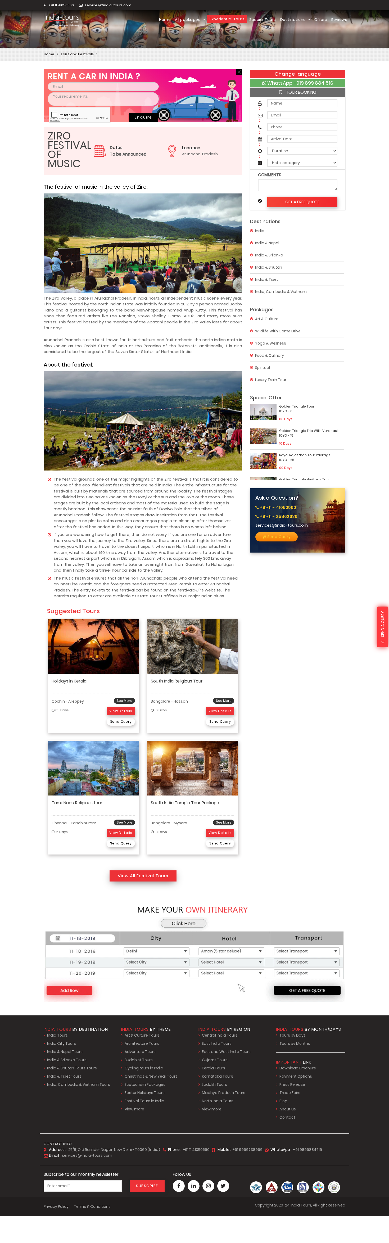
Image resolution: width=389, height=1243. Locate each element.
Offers (320, 19)
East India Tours (217, 1043)
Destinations (293, 19)
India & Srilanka (269, 254)
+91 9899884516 (307, 1149)
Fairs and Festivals (77, 54)
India (259, 230)
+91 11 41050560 (61, 5)
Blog (283, 1101)
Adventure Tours (140, 1051)
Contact (287, 1117)
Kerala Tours (213, 1068)
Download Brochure (297, 1068)
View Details (120, 711)
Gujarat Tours (215, 1060)
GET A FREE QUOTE (302, 201)
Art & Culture (266, 318)
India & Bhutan (268, 267)
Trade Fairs (289, 1092)
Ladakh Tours (214, 1084)
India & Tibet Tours (64, 1076)
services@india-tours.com (108, 5)
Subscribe (147, 1185)
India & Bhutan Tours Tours (72, 1068)
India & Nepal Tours (65, 1051)
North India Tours (217, 1101)
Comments (269, 175)
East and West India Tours (226, 1051)
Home (165, 19)
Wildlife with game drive (278, 330)
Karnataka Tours (217, 1076)
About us (287, 1109)
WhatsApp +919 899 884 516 (299, 83)
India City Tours (61, 1043)
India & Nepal (267, 242)
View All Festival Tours (143, 876)
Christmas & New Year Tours (151, 1076)
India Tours (57, 1035)
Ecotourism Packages (145, 1084)
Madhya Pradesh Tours (223, 1092)
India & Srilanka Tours (67, 1060)
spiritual (262, 367)
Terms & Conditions (92, 1206)
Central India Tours (219, 1035)
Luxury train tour (270, 379)
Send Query (278, 536)
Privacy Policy (56, 1206)
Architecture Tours (142, 1043)
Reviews (339, 19)
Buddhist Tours (139, 1060)
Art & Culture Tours (142, 1035)
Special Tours (262, 19)
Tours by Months (294, 1043)
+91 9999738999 (247, 1149)
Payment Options (295, 1076)
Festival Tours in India (144, 1101)
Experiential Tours (227, 19)
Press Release (292, 1084)
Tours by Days (292, 1035)
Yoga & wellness (270, 343)
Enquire (143, 117)
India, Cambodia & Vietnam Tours (78, 1084)
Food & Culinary (269, 355)
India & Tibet (266, 279)
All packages (188, 19)
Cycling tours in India (144, 1068)
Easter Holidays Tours (145, 1092)
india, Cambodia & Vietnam (281, 291)
